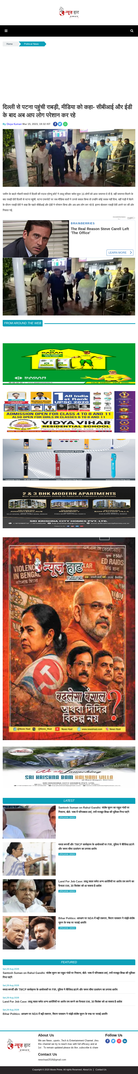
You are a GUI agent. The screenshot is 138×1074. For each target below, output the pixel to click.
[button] (6, 31)
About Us (46, 1035)
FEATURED (69, 962)
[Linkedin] (125, 1041)
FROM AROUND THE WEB (22, 323)
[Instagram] (119, 1041)
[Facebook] (107, 1041)
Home (9, 44)
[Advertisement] (69, 74)
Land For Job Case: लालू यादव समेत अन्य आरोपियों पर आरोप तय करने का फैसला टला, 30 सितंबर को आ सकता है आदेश (62, 1001)
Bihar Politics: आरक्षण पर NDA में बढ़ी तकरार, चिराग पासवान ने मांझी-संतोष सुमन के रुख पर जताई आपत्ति (55, 1013)
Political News (31, 44)
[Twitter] (113, 1041)
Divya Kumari (14, 124)
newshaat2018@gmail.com (52, 1059)
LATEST (69, 800)
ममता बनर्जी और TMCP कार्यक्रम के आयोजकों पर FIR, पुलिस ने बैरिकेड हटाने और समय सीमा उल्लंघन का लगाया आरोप (60, 989)
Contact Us (47, 1054)
